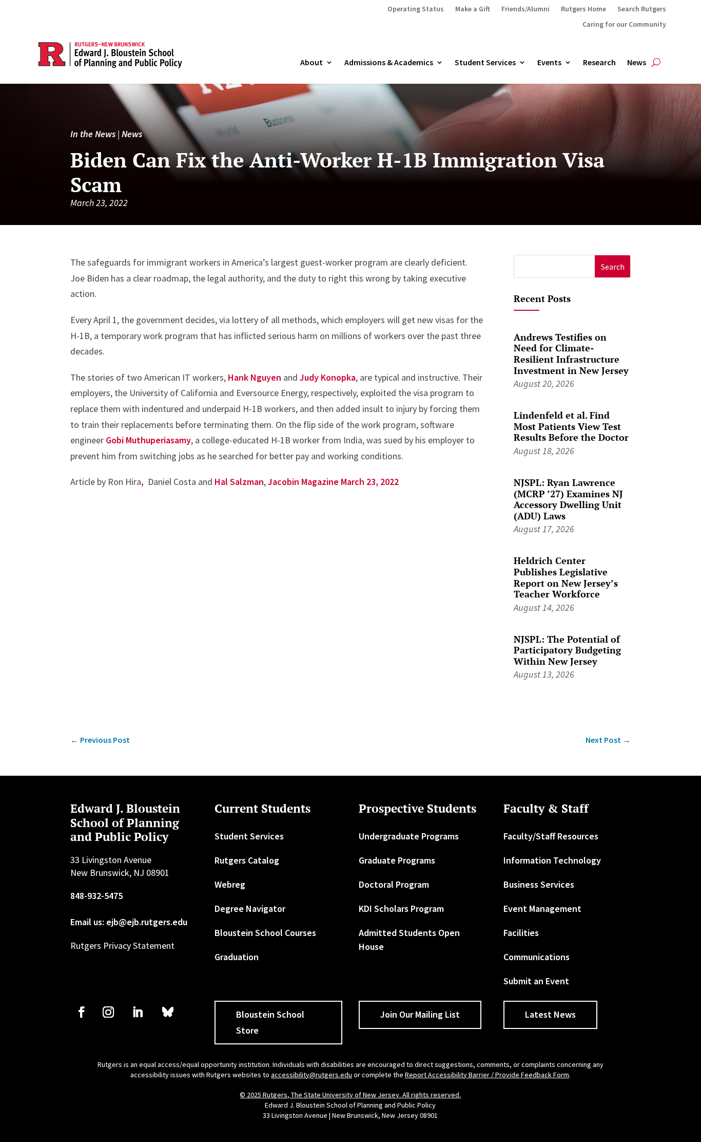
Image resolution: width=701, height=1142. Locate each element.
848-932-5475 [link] (96, 896)
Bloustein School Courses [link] (265, 933)
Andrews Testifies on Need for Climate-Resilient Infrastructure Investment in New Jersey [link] (571, 354)
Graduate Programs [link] (397, 860)
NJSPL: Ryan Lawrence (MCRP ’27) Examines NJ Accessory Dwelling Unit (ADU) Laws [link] (568, 499)
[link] (100, 740)
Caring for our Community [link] (624, 25)
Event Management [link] (542, 908)
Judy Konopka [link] (328, 377)
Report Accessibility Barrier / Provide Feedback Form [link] (487, 1074)
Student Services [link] (485, 62)
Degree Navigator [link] (250, 908)
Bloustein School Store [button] (270, 1022)
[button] (612, 266)
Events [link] (549, 62)
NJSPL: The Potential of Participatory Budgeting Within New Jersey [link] (567, 650)
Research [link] (599, 62)
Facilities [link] (521, 933)
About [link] (311, 62)
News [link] (636, 62)
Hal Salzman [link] (239, 482)
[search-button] (656, 62)
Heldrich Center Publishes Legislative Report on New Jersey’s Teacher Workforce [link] (566, 577)
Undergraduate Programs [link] (409, 836)
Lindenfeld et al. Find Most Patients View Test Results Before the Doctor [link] (571, 426)
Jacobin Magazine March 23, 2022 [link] (333, 482)
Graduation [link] (237, 957)
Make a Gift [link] (472, 9)
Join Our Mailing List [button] (420, 1014)
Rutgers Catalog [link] (247, 860)
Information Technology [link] (552, 860)
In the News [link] (92, 134)
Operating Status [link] (415, 9)
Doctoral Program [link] (394, 884)
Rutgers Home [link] (583, 9)
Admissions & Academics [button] (388, 62)
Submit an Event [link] (536, 981)
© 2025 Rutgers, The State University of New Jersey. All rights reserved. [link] (350, 1094)
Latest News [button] (550, 1014)
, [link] (142, 482)
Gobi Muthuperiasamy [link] (148, 440)
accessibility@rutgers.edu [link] (311, 1074)
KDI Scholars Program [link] (401, 908)
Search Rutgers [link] (641, 9)
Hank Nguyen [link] (254, 377)
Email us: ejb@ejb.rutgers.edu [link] (128, 922)
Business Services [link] (538, 884)
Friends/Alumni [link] (525, 9)
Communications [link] (536, 957)
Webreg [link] (230, 884)
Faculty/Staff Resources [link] (550, 836)
